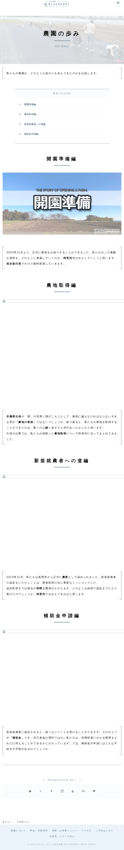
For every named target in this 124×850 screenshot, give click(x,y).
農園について (18, 830)
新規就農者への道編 (35, 124)
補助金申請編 (31, 134)
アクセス (86, 830)
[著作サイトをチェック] (30, 791)
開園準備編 (30, 104)
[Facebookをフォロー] (51, 791)
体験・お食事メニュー (64, 830)
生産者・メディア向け (62, 836)
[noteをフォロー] (83, 791)
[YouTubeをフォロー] (72, 791)
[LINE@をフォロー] (94, 791)
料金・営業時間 (39, 830)
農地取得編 (30, 114)
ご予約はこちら (104, 830)
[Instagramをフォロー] (62, 791)
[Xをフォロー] (40, 791)
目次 (56, 93)
